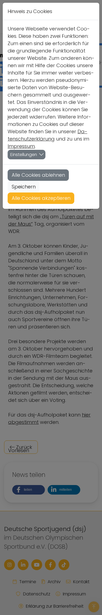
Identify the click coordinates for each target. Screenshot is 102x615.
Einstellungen (23, 154)
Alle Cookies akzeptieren (41, 198)
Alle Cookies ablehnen (38, 175)
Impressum (21, 146)
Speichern (24, 186)
